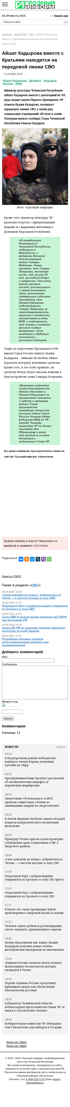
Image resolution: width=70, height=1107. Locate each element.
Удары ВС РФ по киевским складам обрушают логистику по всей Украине (34, 629)
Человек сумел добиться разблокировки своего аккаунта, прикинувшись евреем (33, 927)
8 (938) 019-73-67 (35, 1079)
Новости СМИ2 (16, 1042)
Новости (11, 747)
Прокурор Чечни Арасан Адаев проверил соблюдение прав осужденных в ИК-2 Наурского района (34, 842)
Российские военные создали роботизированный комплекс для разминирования (25, 642)
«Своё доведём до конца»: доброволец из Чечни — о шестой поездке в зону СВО (34, 861)
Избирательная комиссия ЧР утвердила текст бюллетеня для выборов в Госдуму (33, 1025)
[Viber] (43, 559)
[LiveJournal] (38, 559)
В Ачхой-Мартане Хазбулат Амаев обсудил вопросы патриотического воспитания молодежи (35, 822)
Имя (4, 656)
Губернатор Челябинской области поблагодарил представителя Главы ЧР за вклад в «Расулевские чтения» (35, 1006)
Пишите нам (61, 15)
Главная (7, 34)
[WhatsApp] (49, 559)
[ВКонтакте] (21, 559)
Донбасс (35, 80)
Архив (60, 747)
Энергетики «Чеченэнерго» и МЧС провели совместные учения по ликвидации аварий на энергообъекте (32, 802)
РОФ (19, 83)
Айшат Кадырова (15, 80)
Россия (8, 83)
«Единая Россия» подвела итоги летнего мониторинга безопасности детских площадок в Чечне (33, 966)
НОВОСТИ (20, 34)
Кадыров (50, 80)
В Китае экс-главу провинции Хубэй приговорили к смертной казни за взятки (34, 911)
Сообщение (9, 664)
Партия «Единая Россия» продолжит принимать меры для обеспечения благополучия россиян (30, 986)
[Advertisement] (35, 497)
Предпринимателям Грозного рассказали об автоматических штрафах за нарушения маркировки (34, 781)
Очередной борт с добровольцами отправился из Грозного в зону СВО (29, 894)
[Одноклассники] (26, 559)
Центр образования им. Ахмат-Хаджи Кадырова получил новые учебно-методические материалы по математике (34, 946)
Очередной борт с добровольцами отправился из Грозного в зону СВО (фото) (34, 877)
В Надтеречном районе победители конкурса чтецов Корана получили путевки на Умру (30, 761)
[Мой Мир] (32, 559)
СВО (31, 34)
